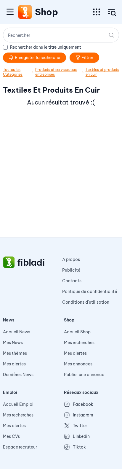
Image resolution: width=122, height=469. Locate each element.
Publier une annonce (84, 374)
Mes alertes (14, 364)
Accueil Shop (77, 332)
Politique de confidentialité (89, 291)
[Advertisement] (61, 176)
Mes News (13, 342)
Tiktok (79, 447)
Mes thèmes (15, 353)
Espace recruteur (20, 447)
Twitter (80, 425)
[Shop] (25, 12)
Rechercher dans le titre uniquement (45, 47)
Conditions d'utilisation (85, 302)
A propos (71, 259)
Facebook (83, 404)
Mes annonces (78, 364)
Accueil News (16, 332)
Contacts (71, 280)
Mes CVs (11, 436)
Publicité (71, 270)
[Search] (111, 35)
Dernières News (18, 374)
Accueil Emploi (18, 404)
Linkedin (81, 436)
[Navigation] (10, 12)
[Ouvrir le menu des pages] (96, 12)
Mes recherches (79, 342)
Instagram (83, 415)
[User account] (112, 12)
